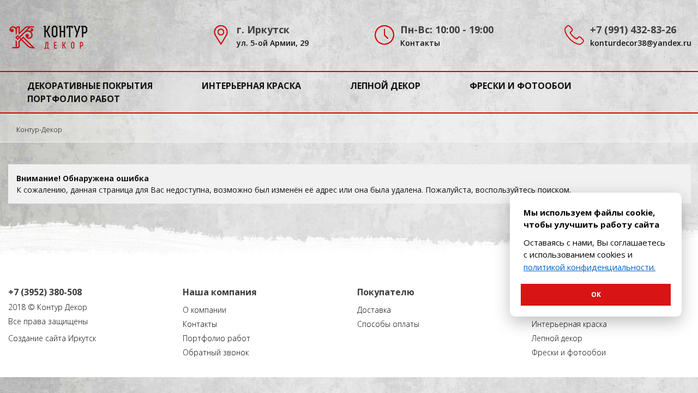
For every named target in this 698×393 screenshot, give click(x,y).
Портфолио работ (73, 99)
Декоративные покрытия (90, 86)
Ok (596, 294)
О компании (204, 310)
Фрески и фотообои (520, 86)
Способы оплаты (388, 324)
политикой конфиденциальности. (589, 266)
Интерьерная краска (251, 86)
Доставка (374, 310)
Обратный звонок (216, 352)
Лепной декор (385, 86)
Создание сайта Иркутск (52, 338)
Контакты (420, 43)
